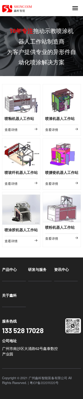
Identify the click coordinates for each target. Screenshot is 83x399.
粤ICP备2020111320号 (44, 383)
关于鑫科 (9, 295)
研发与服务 (37, 269)
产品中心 (9, 269)
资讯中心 (61, 269)
